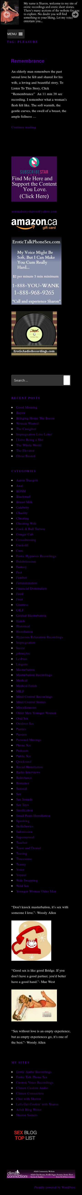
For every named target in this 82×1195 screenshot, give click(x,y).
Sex (18, 793)
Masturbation (25, 669)
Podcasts (22, 750)
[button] (12, 33)
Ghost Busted (25, 456)
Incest (20, 647)
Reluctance (24, 777)
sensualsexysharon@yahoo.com (34, 211)
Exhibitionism (26, 561)
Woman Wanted (27, 423)
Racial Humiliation (29, 767)
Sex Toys (22, 804)
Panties (21, 729)
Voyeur (21, 874)
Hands (20, 621)
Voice (20, 869)
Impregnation (25, 642)
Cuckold (22, 545)
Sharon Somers (27, 1115)
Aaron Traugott (27, 480)
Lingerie (22, 664)
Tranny (21, 864)
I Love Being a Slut (29, 439)
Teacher (21, 842)
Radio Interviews (28, 772)
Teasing (21, 853)
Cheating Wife (26, 523)
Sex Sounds (24, 799)
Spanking (23, 820)
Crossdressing (26, 539)
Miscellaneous (26, 707)
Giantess (22, 604)
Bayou (20, 412)
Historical (23, 626)
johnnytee (23, 653)
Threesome (24, 858)
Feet (19, 572)
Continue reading (23, 127)
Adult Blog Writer (28, 1109)
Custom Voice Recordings (34, 1082)
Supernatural (25, 837)
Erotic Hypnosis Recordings (36, 556)
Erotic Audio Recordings (33, 1071)
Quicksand (23, 761)
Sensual (21, 788)
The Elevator (25, 450)
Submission (24, 831)
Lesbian (21, 658)
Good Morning (26, 407)
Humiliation (24, 631)
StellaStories (24, 826)
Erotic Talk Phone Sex (31, 1077)
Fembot (21, 577)
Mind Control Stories (31, 702)
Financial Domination (31, 588)
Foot (19, 599)
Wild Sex (22, 885)
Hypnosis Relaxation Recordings (39, 637)
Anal (19, 485)
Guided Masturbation (31, 615)
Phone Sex (23, 745)
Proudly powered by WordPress (54, 1187)
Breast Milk (24, 502)
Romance (22, 783)
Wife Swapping (27, 880)
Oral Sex (22, 718)
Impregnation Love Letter (34, 434)
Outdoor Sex (25, 723)
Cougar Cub (24, 534)
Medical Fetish (26, 685)
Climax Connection (30, 1093)
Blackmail (23, 496)
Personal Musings (28, 739)
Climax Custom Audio (32, 1087)
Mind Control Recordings (34, 696)
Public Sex (23, 756)
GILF (20, 610)
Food (19, 593)
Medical (22, 680)
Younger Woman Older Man (36, 891)
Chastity (22, 512)
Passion (21, 734)
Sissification (24, 810)
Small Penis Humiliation (33, 815)
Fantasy (21, 566)
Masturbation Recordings (34, 674)
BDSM (21, 491)
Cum (19, 550)
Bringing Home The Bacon (35, 418)
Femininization (26, 583)
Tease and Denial (28, 848)
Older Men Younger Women (36, 712)
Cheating (22, 518)
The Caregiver (26, 428)
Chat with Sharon (28, 1098)
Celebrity (22, 507)
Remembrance (27, 60)
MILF (20, 691)
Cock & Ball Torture (30, 528)
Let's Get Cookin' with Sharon (37, 1104)
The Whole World (28, 445)
